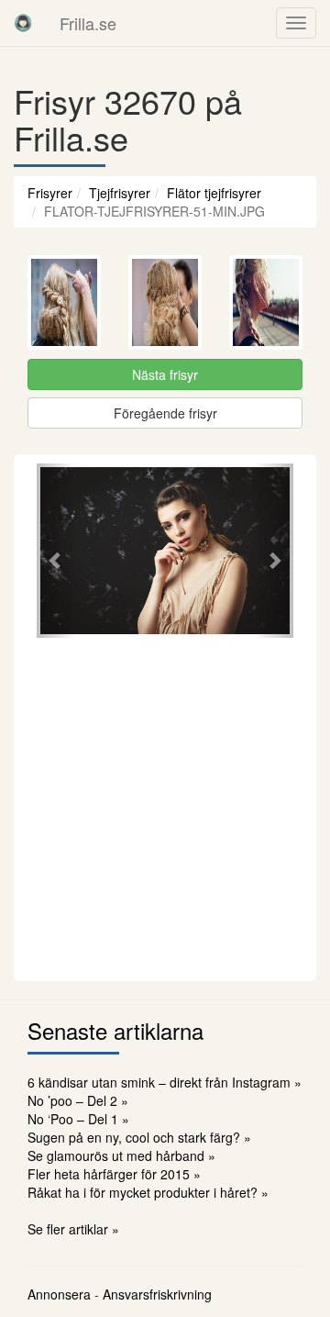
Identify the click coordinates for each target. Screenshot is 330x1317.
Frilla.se (88, 23)
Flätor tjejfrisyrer (214, 193)
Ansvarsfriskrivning (157, 1294)
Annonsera (59, 1294)
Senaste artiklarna (116, 1030)
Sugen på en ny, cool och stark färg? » (139, 1137)
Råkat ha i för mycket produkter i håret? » (148, 1192)
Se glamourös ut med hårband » (121, 1155)
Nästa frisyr (165, 374)
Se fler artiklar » (73, 1229)
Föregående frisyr (165, 413)
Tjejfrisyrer (119, 193)
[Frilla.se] (23, 23)
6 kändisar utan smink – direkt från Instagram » (165, 1082)
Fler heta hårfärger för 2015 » (114, 1174)
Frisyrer (50, 193)
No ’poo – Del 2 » (78, 1100)
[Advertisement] (165, 807)
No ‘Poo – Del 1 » (78, 1119)
